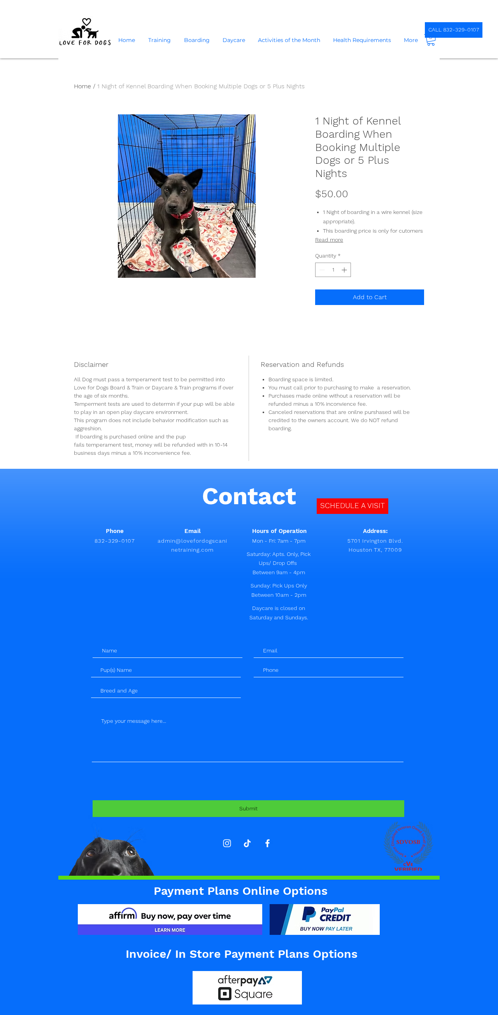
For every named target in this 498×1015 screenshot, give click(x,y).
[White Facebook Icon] (267, 843)
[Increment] (345, 270)
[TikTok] (247, 843)
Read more (329, 240)
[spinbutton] (333, 270)
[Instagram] (227, 843)
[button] (431, 40)
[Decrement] (321, 270)
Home (82, 86)
